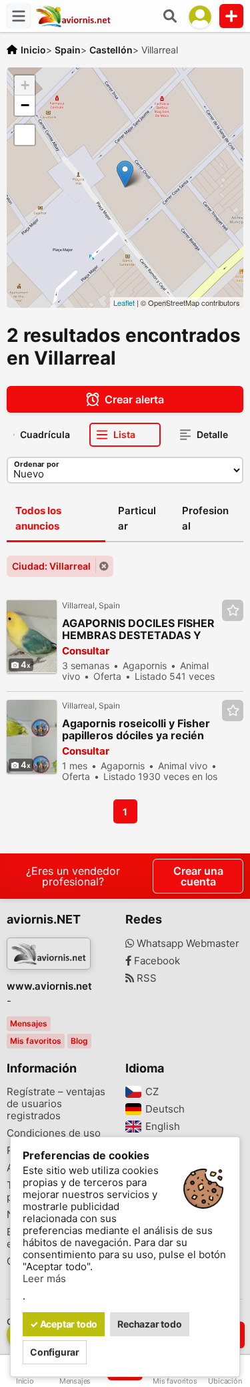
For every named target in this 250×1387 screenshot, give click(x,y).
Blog (79, 1041)
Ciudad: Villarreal (51, 566)
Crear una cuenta (198, 876)
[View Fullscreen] (25, 135)
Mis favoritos (35, 1041)
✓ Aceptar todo (63, 1324)
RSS (145, 978)
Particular (137, 518)
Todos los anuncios (38, 518)
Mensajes (28, 1023)
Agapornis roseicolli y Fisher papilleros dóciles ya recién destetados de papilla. (136, 729)
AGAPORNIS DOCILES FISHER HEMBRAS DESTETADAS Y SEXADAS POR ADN (138, 629)
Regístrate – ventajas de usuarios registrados (56, 1104)
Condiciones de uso (54, 1133)
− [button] (25, 105)
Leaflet (124, 302)
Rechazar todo (149, 1324)
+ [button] (25, 85)
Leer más (44, 1279)
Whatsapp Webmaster (186, 944)
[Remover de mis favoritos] (232, 610)
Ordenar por (36, 464)
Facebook (155, 961)
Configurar (54, 1352)
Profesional (205, 518)
